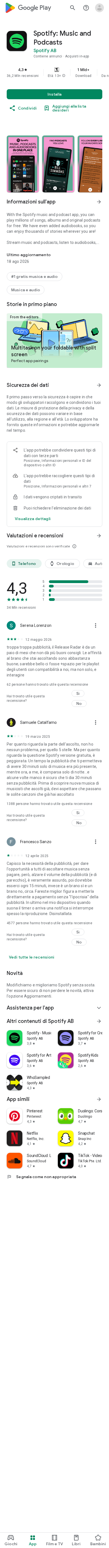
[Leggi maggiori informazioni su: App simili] (99, 1099)
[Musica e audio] (25, 290)
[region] (54, 72)
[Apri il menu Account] (99, 7)
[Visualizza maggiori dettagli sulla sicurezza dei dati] (33, 518)
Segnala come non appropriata (41, 1176)
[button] (63, 76)
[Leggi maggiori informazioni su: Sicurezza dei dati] (99, 385)
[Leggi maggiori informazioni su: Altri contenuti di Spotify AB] (99, 1021)
